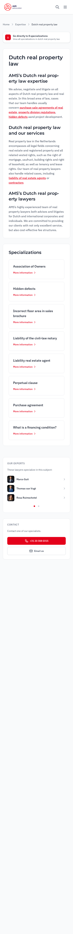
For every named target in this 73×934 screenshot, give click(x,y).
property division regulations (36, 112)
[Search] (57, 7)
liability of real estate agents (27, 178)
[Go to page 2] (38, 506)
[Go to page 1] (34, 506)
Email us (39, 551)
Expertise (20, 24)
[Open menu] (65, 7)
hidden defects (18, 117)
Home (6, 24)
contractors (16, 182)
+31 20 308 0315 (39, 540)
